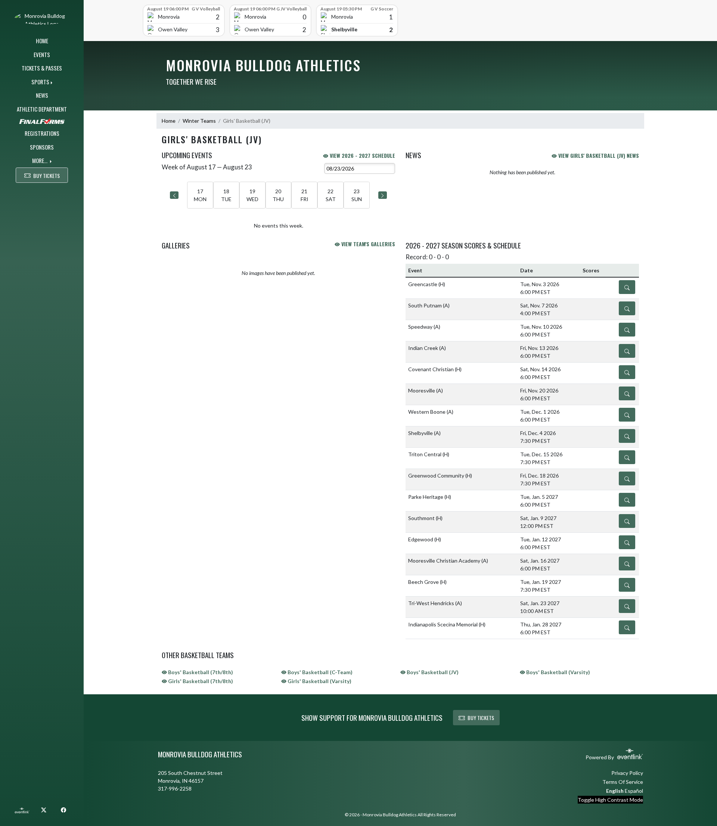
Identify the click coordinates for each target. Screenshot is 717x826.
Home (169, 121)
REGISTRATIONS (42, 133)
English (615, 791)
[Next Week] (382, 195)
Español (634, 791)
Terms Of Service (622, 782)
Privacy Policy (627, 773)
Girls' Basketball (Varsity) (318, 681)
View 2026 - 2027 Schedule (361, 155)
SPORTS (40, 82)
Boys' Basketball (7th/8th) (200, 672)
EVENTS (42, 54)
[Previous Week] (174, 195)
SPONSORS (42, 147)
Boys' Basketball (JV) (432, 672)
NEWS (42, 95)
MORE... (40, 160)
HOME (42, 41)
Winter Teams (199, 121)
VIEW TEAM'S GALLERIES (367, 244)
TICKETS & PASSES (42, 68)
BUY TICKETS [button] (46, 175)
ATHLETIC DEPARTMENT (42, 109)
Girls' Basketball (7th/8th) (200, 681)
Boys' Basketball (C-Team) (319, 672)
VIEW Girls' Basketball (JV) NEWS (598, 155)
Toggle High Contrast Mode (610, 800)
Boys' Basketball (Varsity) (557, 672)
